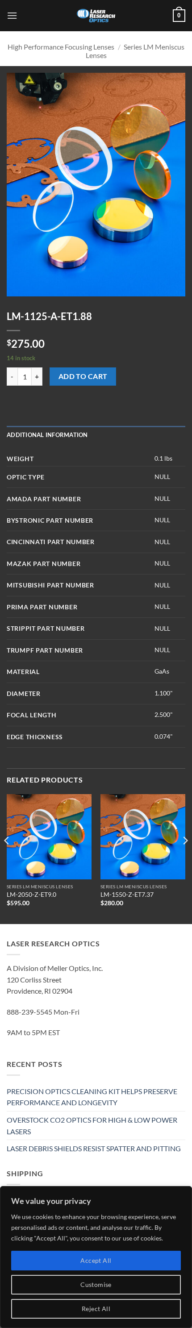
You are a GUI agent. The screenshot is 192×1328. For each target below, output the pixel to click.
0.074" (163, 736)
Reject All (96, 1308)
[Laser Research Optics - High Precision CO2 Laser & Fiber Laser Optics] (96, 15)
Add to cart (83, 376)
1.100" (163, 693)
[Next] (184, 858)
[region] (96, 1257)
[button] (12, 15)
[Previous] (7, 858)
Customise (96, 1284)
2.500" (163, 714)
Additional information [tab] (47, 434)
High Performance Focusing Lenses (61, 46)
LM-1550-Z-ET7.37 (127, 894)
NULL (162, 476)
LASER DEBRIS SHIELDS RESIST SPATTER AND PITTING (94, 1148)
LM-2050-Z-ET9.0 (31, 894)
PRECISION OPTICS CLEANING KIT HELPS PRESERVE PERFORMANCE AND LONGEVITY (92, 1097)
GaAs (161, 671)
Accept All (95, 1260)
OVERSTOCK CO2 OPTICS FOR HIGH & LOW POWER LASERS (92, 1126)
